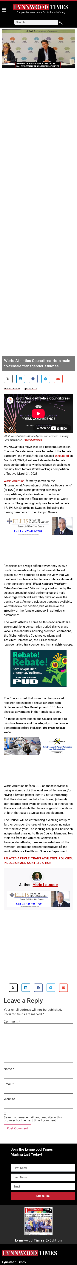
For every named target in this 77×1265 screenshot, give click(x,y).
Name (9, 1068)
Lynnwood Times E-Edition (38, 1240)
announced (62, 456)
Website (9, 1098)
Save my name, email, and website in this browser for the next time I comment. (33, 1119)
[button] (8, 379)
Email (9, 1083)
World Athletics (33, 439)
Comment (12, 1021)
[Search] (60, 22)
